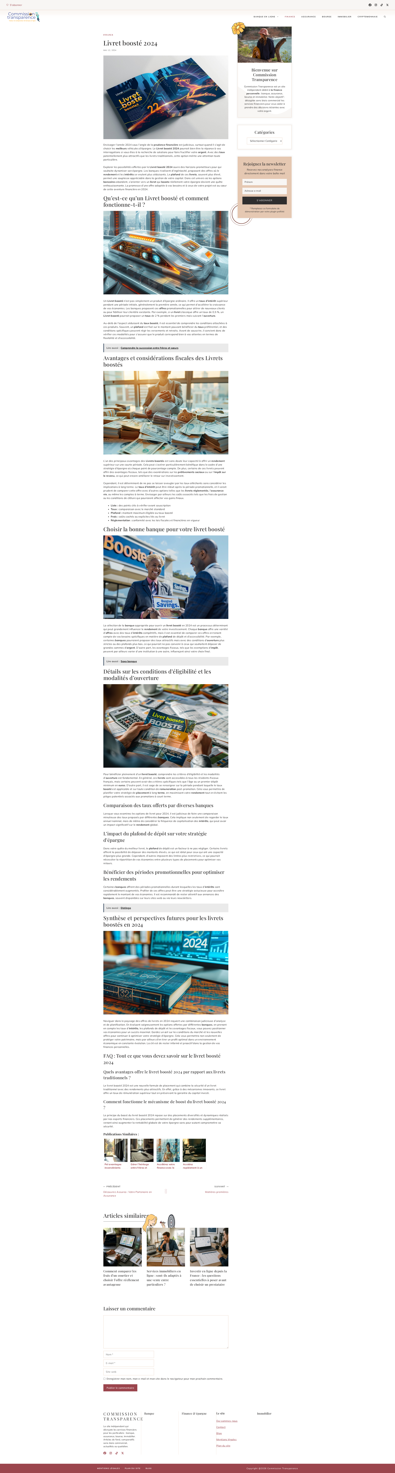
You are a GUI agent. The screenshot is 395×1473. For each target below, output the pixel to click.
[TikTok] (381, 5)
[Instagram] (375, 5)
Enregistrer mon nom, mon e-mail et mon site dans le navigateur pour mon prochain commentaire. (165, 1378)
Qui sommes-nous (227, 1420)
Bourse (327, 16)
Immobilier (344, 16)
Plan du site (223, 1445)
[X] (387, 5)
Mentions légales (226, 1439)
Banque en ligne (264, 16)
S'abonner (264, 200)
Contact (221, 1427)
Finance (290, 16)
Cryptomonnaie (368, 16)
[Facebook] (370, 5)
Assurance (308, 16)
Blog (219, 1433)
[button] (385, 16)
